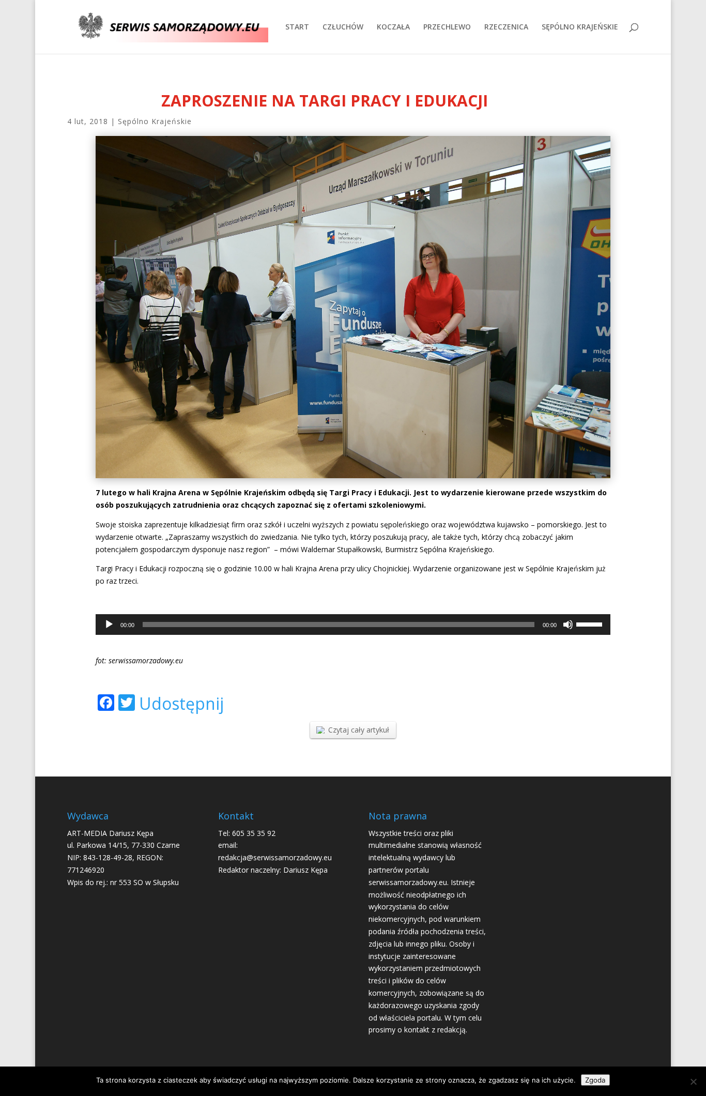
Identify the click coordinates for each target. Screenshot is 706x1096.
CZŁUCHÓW (343, 27)
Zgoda (595, 1080)
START (297, 27)
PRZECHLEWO (447, 27)
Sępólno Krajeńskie (155, 121)
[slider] (590, 623)
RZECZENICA (506, 27)
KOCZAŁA (393, 27)
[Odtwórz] (109, 624)
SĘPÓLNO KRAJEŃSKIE (580, 27)
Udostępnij (181, 703)
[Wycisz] (568, 624)
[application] (353, 624)
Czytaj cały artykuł (358, 730)
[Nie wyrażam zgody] (693, 1081)
